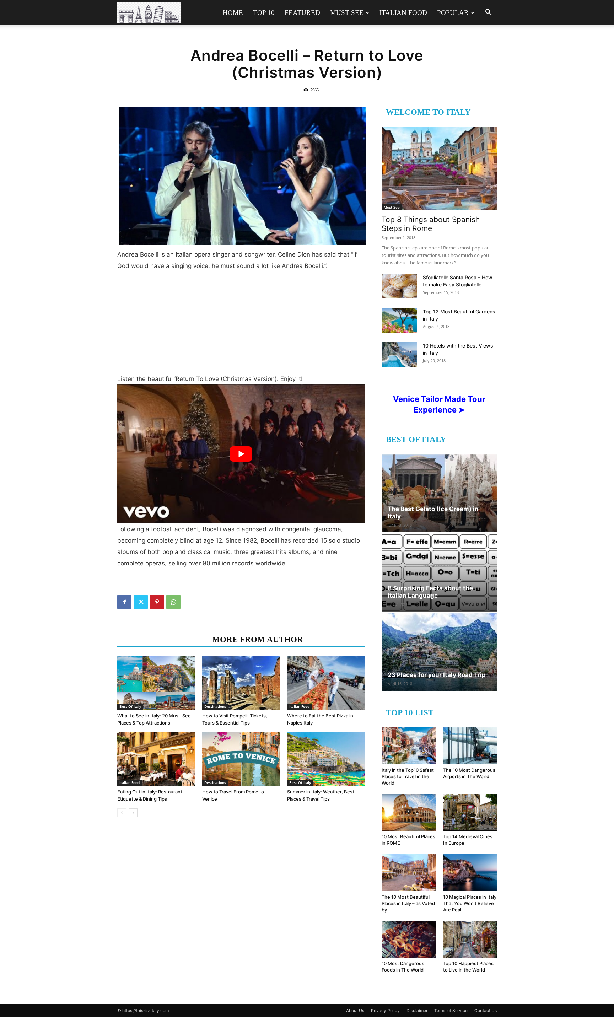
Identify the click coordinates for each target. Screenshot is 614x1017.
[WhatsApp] (173, 602)
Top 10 (264, 12)
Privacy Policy (385, 1010)
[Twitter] (141, 602)
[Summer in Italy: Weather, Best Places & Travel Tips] (326, 759)
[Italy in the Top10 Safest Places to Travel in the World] (409, 745)
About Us (355, 1010)
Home (233, 12)
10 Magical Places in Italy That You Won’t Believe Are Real (469, 903)
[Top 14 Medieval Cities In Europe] (470, 812)
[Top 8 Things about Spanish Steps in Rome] (439, 168)
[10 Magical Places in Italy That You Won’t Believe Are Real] (470, 872)
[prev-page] (121, 812)
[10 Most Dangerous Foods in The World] (409, 939)
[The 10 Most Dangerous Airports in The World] (470, 745)
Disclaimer (416, 1010)
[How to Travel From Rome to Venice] (241, 759)
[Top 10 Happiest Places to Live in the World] (470, 939)
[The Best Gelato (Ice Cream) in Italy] (439, 493)
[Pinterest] (157, 602)
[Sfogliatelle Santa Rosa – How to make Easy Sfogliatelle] (399, 286)
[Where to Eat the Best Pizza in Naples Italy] (326, 683)
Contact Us (485, 1010)
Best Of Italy (130, 706)
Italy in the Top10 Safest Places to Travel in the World (408, 776)
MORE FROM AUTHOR (257, 639)
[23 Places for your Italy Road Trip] (439, 652)
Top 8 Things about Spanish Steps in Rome (431, 224)
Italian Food (403, 12)
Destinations (215, 706)
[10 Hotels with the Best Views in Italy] (399, 354)
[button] (488, 13)
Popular (453, 12)
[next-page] (133, 812)
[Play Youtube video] (241, 453)
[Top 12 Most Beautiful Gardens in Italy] (399, 320)
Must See (346, 12)
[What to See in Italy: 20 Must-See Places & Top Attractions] (156, 683)
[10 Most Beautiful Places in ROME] (409, 812)
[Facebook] (124, 602)
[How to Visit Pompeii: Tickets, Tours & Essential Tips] (241, 683)
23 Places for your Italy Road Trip (437, 674)
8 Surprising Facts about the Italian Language (430, 592)
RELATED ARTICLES (163, 639)
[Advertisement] (241, 325)
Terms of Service (451, 1010)
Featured (302, 12)
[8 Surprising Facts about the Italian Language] (439, 572)
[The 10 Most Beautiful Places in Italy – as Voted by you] (409, 872)
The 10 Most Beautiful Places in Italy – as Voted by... (408, 903)
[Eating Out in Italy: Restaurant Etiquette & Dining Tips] (156, 759)
